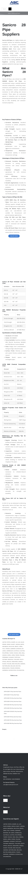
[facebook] (6, 679)
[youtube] (15, 679)
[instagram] (12, 679)
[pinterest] (22, 679)
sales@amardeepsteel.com (10, 784)
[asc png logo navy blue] (14, 1)
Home (9, 13)
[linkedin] (19, 679)
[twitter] (9, 679)
